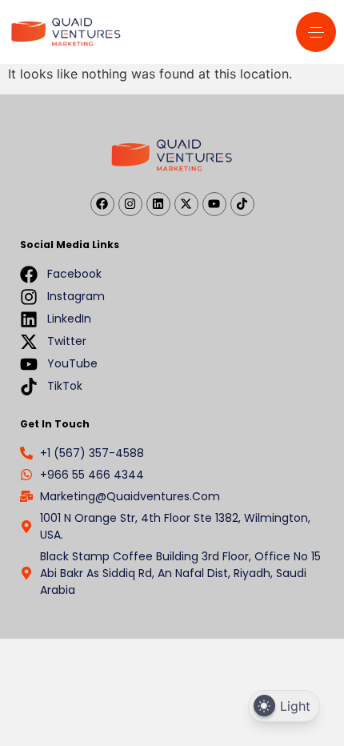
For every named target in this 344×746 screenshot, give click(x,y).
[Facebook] (102, 204)
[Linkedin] (158, 204)
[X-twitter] (186, 204)
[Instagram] (130, 204)
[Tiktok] (242, 204)
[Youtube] (214, 204)
